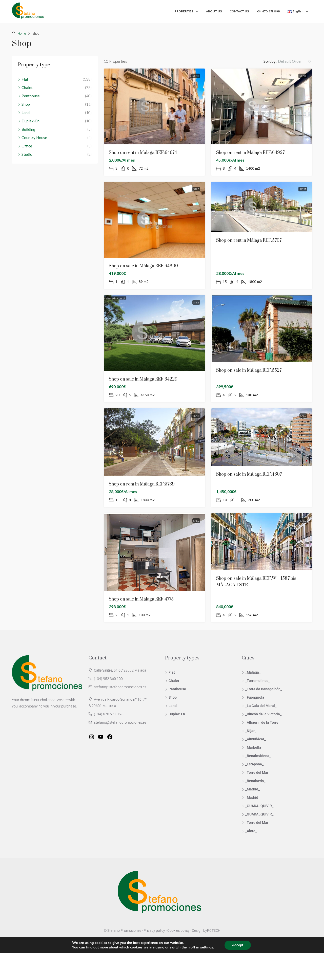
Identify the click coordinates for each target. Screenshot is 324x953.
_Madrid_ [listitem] (252, 789)
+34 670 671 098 (268, 11)
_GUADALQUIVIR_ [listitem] (259, 806)
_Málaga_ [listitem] (252, 672)
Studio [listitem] (27, 154)
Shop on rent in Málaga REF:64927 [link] (250, 153)
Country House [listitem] (34, 137)
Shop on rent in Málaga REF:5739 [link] (142, 484)
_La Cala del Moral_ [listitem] (260, 706)
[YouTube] (101, 737)
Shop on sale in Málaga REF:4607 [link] (249, 474)
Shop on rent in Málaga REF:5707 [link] (248, 240)
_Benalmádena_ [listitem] (258, 756)
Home (22, 33)
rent (195, 75)
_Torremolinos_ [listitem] (257, 681)
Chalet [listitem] (27, 87)
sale (196, 189)
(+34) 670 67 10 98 (109, 714)
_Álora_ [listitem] (251, 831)
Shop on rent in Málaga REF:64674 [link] (143, 153)
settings (206, 947)
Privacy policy (154, 930)
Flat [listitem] (25, 79)
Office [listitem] (27, 146)
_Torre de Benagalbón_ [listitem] (263, 689)
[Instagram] (92, 737)
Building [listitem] (28, 129)
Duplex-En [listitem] (30, 121)
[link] (154, 106)
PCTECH (213, 930)
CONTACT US (239, 11)
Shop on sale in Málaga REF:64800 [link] (143, 266)
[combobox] (294, 61)
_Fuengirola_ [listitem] (255, 697)
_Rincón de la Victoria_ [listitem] (263, 714)
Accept (237, 945)
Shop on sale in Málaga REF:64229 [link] (143, 379)
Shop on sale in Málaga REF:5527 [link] (248, 370)
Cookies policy (178, 930)
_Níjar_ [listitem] (250, 731)
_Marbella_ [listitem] (254, 747)
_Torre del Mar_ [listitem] (257, 772)
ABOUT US (214, 11)
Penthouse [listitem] (31, 96)
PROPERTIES (183, 11)
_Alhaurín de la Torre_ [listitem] (262, 722)
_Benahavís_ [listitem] (255, 781)
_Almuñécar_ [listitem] (255, 739)
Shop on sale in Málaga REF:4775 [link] (141, 599)
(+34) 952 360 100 (108, 679)
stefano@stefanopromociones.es (120, 687)
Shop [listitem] (26, 104)
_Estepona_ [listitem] (254, 764)
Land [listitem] (26, 112)
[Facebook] (110, 737)
